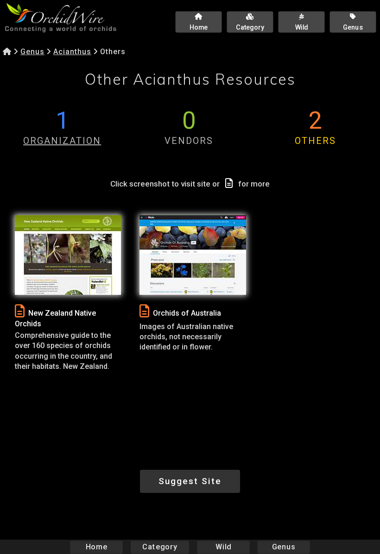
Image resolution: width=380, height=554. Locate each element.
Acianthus (72, 51)
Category (159, 546)
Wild (223, 546)
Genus (32, 51)
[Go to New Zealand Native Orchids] (68, 255)
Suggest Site (190, 481)
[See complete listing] (20, 311)
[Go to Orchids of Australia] (192, 255)
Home (97, 546)
